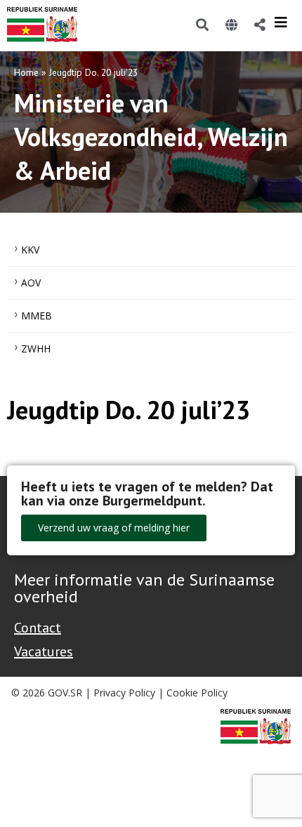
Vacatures (43, 651)
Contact (37, 627)
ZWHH (36, 348)
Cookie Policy (197, 692)
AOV (31, 282)
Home (26, 72)
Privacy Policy (124, 692)
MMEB (36, 315)
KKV (30, 249)
